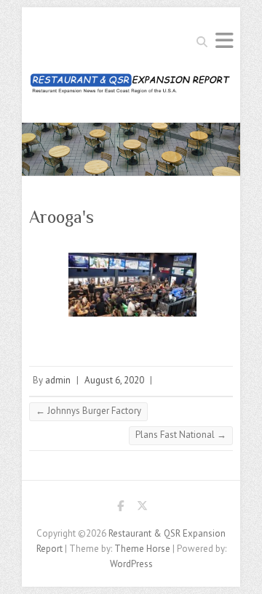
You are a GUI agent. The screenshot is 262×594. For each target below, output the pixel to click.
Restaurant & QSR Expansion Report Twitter (142, 508)
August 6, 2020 (114, 380)
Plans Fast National (180, 434)
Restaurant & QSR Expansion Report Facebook (120, 508)
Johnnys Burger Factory (88, 410)
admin (58, 380)
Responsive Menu (224, 40)
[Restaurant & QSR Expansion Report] (131, 87)
